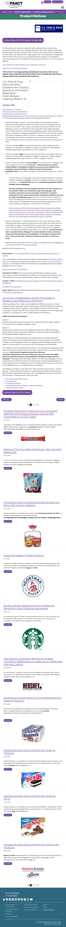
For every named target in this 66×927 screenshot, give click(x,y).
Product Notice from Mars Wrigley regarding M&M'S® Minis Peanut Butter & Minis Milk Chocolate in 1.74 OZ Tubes (31, 413)
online (35, 619)
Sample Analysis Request (15, 388)
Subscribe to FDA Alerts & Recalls (23, 40)
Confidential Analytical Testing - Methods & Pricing (24, 385)
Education (9, 914)
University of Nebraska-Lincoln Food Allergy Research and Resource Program (28, 299)
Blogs (45, 907)
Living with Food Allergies (11, 910)
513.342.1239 (12, 896)
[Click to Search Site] (42, 3)
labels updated (31, 245)
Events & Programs (31, 910)
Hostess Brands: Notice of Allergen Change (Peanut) (29, 752)
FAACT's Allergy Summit (44, 12)
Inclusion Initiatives (31, 907)
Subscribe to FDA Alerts (17, 392)
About (45, 905)
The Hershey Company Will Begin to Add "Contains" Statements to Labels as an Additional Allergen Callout (33, 661)
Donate (47, 2)
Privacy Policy (56, 924)
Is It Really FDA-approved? (11, 287)
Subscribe (57, 2)
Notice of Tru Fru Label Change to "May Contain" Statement (33, 451)
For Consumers (11, 381)
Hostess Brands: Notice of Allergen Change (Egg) (29, 797)
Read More (8, 433)
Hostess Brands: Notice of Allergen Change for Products (31, 846)
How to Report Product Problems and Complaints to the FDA (24, 65)
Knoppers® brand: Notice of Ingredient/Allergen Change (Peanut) (32, 699)
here (23, 248)
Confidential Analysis (13, 383)
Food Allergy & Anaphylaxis (10, 906)
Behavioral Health (30, 905)
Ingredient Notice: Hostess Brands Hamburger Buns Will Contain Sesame (32, 504)
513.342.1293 (14, 893)
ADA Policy (47, 924)
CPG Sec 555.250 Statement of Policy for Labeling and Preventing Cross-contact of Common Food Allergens (32, 261)
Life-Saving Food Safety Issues (17, 379)
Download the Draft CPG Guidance (14, 269)
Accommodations (11, 916)
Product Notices (49, 910)
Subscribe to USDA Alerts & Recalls (14, 68)
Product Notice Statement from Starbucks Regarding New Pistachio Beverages (29, 607)
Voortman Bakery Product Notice (24, 555)
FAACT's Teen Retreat (23, 12)
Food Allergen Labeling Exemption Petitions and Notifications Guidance (33, 140)
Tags (7, 400)
